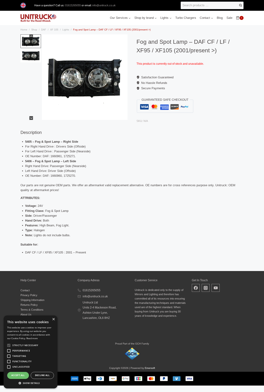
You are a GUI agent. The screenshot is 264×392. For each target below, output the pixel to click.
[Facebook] (196, 288)
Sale (229, 18)
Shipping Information (32, 299)
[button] (30, 41)
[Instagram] (206, 288)
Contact (25, 290)
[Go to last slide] (31, 36)
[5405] (85, 77)
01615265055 (72, 5)
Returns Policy (29, 304)
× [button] (53, 319)
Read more (32, 338)
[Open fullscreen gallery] (123, 116)
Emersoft (150, 368)
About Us (25, 314)
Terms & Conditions (31, 309)
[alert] (30, 351)
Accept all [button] (18, 375)
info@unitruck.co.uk (104, 5)
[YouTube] (215, 288)
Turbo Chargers (185, 18)
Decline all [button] (42, 375)
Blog (220, 18)
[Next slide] (31, 118)
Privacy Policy (28, 295)
